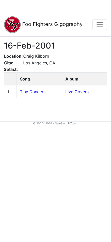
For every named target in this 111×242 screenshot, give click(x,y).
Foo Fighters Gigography (52, 24)
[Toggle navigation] (99, 24)
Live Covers (77, 91)
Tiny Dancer (31, 91)
